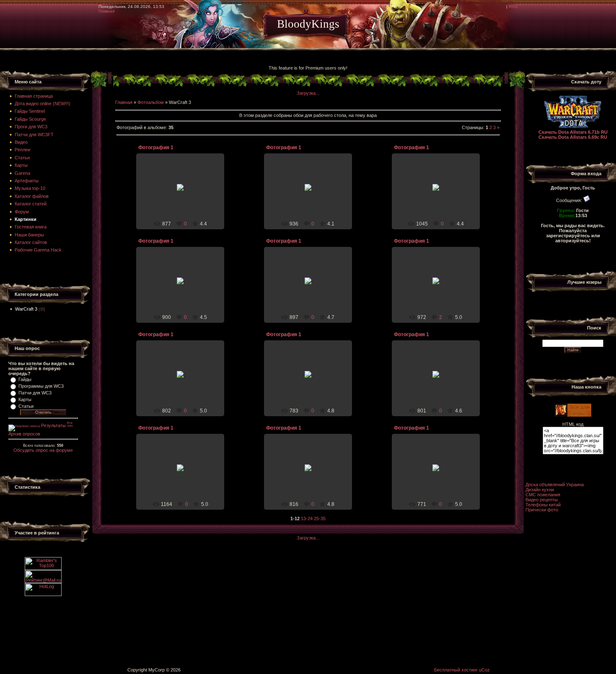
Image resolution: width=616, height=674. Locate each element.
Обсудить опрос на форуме (43, 450)
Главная (106, 11)
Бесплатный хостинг (456, 669)
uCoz (484, 669)
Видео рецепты (541, 499)
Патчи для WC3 (35, 392)
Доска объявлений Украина (554, 484)
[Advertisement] (152, 57)
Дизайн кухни (539, 489)
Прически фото (541, 509)
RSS (513, 6)
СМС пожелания (542, 494)
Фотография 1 (155, 147)
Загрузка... (308, 93)
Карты (24, 399)
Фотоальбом (150, 102)
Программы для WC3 (41, 386)
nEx (184, 197)
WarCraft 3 (26, 308)
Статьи (26, 406)
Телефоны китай (543, 504)
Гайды (24, 379)
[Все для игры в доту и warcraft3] (572, 414)
